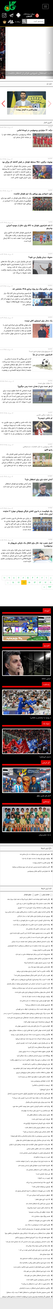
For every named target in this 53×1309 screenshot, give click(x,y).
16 (24, 582)
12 (45, 582)
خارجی (37, 895)
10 (4, 577)
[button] (3, 104)
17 (19, 582)
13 (40, 582)
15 (29, 582)
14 (35, 582)
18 (13, 582)
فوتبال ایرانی (45, 895)
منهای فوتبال (27, 895)
